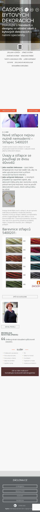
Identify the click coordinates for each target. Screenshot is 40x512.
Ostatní (10, 62)
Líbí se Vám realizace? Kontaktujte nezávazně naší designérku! (20, 371)
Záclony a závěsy (13, 52)
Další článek (33, 111)
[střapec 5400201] (8, 207)
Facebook (36, 115)
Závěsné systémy (13, 56)
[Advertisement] (20, 86)
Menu (20, 47)
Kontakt (20, 496)
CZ (26, 10)
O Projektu (20, 486)
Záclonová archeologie (24, 62)
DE (32, 10)
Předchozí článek (8, 111)
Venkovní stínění (27, 56)
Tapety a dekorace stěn (13, 59)
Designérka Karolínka (20, 66)
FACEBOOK (20, 500)
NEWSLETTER (20, 491)
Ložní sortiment (30, 59)
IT (37, 10)
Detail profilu (10, 327)
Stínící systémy (27, 52)
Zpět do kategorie (20, 297)
